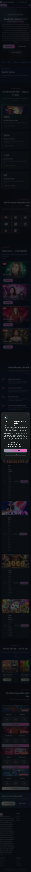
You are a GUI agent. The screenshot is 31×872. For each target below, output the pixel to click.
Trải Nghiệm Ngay (15, 450)
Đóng (15, 454)
